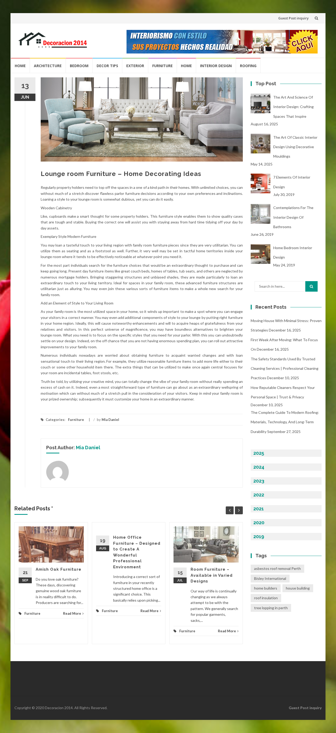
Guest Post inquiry (293, 18)
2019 (258, 536)
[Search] (311, 286)
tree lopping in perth (271, 608)
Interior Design (216, 65)
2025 (258, 453)
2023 (258, 481)
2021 (258, 508)
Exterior (135, 65)
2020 (258, 522)
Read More (72, 613)
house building (298, 588)
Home (20, 65)
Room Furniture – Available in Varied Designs (212, 575)
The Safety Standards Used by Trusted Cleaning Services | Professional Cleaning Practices (284, 368)
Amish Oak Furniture (58, 569)
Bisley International (270, 578)
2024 (258, 467)
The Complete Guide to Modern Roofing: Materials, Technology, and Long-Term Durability (285, 422)
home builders (265, 588)
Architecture (48, 65)
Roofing (248, 65)
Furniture (162, 65)
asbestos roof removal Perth (277, 568)
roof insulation (266, 598)
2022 (258, 494)
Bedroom (79, 65)
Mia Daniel (110, 420)
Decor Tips (107, 65)
